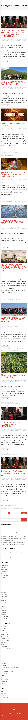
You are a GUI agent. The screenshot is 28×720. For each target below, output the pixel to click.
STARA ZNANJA (4, 665)
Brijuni (16, 348)
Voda (2, 677)
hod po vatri (5, 65)
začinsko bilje (4, 681)
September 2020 (4, 575)
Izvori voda (3, 642)
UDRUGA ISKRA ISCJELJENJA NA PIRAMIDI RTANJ (13, 83)
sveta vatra (16, 508)
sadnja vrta (16, 402)
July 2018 (3, 604)
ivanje (6, 505)
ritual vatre (14, 507)
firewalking (4, 503)
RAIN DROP (3, 659)
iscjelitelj (7, 299)
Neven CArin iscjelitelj (5, 350)
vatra (22, 65)
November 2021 (4, 565)
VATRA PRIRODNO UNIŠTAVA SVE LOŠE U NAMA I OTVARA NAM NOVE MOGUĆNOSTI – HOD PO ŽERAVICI (13, 33)
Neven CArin (3, 651)
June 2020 (3, 577)
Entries (3, 693)
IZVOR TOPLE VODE (5, 640)
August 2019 (4, 586)
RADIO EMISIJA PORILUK (6, 657)
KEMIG (2, 644)
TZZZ (2, 669)
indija (14, 453)
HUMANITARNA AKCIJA (6, 201)
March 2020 (3, 582)
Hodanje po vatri (21, 503)
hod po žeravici (11, 65)
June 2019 (3, 588)
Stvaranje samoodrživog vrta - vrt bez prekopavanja (12, 403)
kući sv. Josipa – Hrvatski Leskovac (18, 201)
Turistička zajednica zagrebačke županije (10, 667)
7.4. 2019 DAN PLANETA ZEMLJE (8, 348)
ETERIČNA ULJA (4, 634)
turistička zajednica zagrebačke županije (10, 454)
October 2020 (4, 573)
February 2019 (4, 594)
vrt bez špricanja (4, 405)
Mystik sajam (12, 299)
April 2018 (3, 608)
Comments (4, 695)
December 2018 (4, 598)
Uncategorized (4, 673)
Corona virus (4, 632)
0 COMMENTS (17, 40)
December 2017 (4, 610)
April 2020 (3, 579)
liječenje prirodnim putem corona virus (9, 154)
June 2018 (3, 606)
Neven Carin (18, 65)
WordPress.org (4, 697)
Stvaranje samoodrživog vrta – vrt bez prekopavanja (14, 376)
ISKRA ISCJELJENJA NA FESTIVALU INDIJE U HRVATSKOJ (10, 424)
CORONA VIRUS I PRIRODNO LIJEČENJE (13, 124)
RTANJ (2, 661)
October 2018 (4, 602)
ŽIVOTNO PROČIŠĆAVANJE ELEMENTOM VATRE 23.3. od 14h (13, 473)
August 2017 (4, 618)
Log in (2, 691)
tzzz (20, 454)
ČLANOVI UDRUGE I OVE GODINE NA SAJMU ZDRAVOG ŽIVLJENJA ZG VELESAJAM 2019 (13, 268)
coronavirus (15, 152)
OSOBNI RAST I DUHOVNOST (7, 653)
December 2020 (4, 571)
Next (24, 513)
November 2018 (4, 600)
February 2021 (4, 567)
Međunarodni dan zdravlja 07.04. (8, 648)
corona (4, 152)
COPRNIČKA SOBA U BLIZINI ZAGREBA (15, 558)
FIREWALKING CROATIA (12, 503)
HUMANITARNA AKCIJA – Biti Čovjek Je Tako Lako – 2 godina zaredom (13, 174)
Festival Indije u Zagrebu (7, 453)
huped (3, 299)
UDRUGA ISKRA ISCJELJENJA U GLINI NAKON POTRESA (13, 536)
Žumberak (3, 683)
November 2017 (4, 612)
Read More (6, 61)
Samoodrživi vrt (4, 663)
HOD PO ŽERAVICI (5, 636)
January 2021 (4, 569)
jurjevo (9, 505)
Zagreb (23, 454)
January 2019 (4, 596)
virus (13, 155)
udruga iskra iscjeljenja (6, 155)
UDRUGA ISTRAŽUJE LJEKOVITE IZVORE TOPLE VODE (12, 222)
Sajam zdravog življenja (6, 300)
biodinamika (5, 402)
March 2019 (3, 592)
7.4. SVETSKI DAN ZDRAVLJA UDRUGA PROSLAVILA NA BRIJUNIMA (13, 320)
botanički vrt (4, 628)
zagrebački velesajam (16, 300)
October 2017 (4, 614)
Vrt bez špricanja (4, 679)
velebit (2, 675)
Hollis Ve (3, 558)
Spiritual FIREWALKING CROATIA (7, 508)
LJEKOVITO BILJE (4, 646)
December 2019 (4, 584)
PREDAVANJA (4, 655)
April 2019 (3, 590)
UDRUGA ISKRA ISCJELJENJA (7, 671)
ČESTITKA (3, 630)
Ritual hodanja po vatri (6, 507)
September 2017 (4, 616)
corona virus (9, 152)
